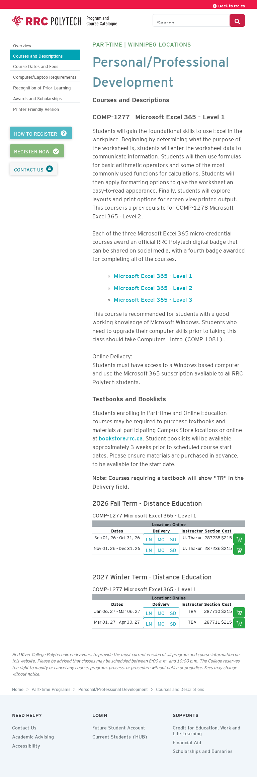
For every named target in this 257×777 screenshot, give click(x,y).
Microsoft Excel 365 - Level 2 (153, 287)
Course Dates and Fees (35, 65)
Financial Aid (187, 741)
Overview (22, 44)
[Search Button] (237, 20)
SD (173, 538)
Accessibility (26, 745)
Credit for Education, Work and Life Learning (206, 729)
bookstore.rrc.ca (121, 437)
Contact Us (24, 726)
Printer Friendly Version (36, 108)
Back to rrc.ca (231, 4)
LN (149, 538)
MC (161, 538)
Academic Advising (33, 735)
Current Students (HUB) (120, 735)
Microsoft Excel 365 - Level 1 (153, 275)
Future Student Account (118, 726)
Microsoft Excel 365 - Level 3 (153, 298)
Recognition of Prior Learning (42, 86)
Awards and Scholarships (37, 97)
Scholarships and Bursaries (203, 750)
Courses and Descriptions (38, 55)
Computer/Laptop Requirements (44, 76)
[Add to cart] (239, 539)
